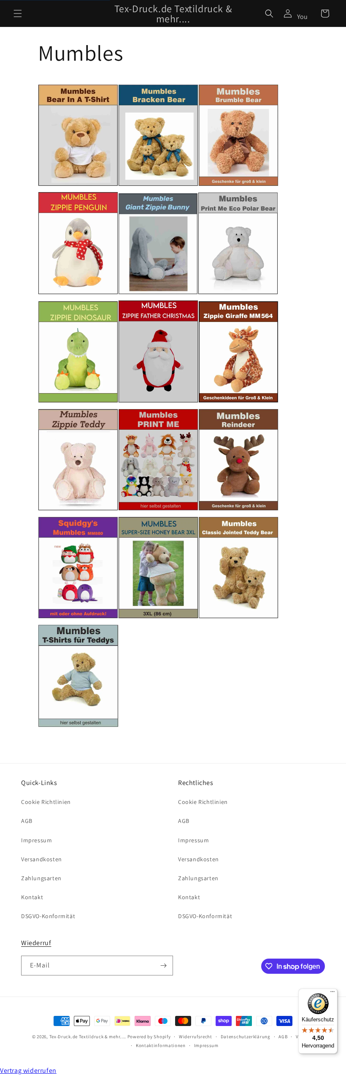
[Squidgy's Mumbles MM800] (78, 618)
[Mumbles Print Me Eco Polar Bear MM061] (238, 293)
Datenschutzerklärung (245, 1036)
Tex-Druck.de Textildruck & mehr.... (88, 1036)
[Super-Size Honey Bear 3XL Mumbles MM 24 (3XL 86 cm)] (158, 618)
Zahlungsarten (41, 878)
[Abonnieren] (163, 965)
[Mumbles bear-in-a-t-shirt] (78, 185)
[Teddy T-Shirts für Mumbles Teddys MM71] (78, 726)
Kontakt (32, 897)
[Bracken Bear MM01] (158, 185)
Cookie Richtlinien (46, 802)
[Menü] (332, 994)
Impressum (36, 840)
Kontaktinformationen (161, 1045)
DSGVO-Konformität (48, 916)
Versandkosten (41, 859)
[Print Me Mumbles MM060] (158, 510)
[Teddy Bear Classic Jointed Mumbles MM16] (238, 618)
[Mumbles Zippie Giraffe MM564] (238, 402)
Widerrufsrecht (195, 1036)
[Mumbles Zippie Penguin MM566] (78, 293)
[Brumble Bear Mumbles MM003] (238, 185)
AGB (26, 821)
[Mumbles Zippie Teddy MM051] (78, 510)
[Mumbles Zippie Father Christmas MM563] (158, 402)
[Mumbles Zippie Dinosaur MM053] (78, 402)
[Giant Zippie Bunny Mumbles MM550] (158, 293)
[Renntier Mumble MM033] (238, 510)
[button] (17, 13)
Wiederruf (36, 942)
